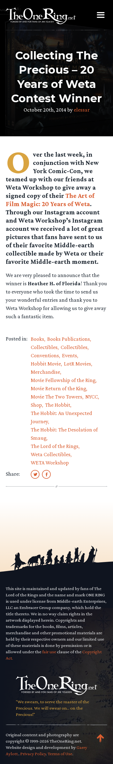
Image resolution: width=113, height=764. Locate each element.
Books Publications (68, 339)
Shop (36, 405)
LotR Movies (77, 364)
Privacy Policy (33, 753)
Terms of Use (60, 753)
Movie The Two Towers (56, 397)
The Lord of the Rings (54, 446)
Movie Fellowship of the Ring (63, 380)
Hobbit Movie (46, 364)
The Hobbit (57, 405)
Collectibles (44, 347)
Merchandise (45, 372)
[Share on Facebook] (46, 474)
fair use (49, 651)
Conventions (45, 355)
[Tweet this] (35, 474)
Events (69, 355)
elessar (82, 110)
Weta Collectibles (50, 454)
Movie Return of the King (58, 388)
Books (37, 339)
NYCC (91, 397)
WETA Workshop (50, 462)
